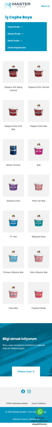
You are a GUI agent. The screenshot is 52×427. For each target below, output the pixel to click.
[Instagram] (29, 391)
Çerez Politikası (39, 403)
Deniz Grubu (13, 40)
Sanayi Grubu (14, 33)
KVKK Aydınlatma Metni (17, 403)
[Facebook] (23, 391)
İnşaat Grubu (14, 27)
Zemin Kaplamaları (17, 47)
